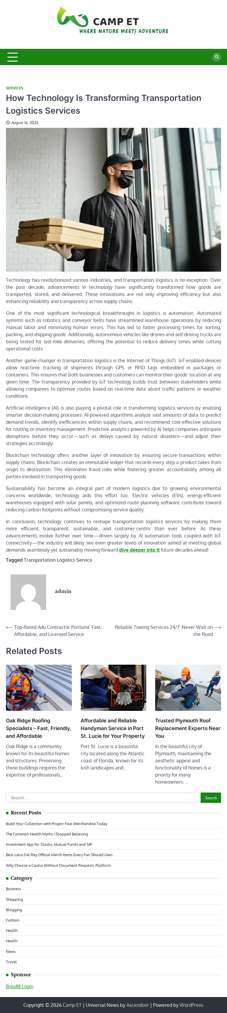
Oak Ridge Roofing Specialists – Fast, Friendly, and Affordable (38, 728)
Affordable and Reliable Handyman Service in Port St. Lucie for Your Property (113, 728)
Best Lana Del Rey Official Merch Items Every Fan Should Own (59, 854)
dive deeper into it (139, 550)
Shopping (14, 899)
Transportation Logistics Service (58, 560)
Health (11, 930)
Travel (11, 961)
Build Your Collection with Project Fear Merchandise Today (56, 823)
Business (13, 888)
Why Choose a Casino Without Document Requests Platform (58, 865)
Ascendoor (138, 1005)
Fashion (13, 919)
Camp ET (72, 1005)
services (14, 88)
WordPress (191, 1005)
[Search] (216, 57)
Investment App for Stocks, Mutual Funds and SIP (49, 844)
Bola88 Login (19, 986)
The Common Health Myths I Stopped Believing (47, 833)
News (11, 951)
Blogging (14, 909)
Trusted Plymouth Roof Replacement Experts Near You (187, 728)
